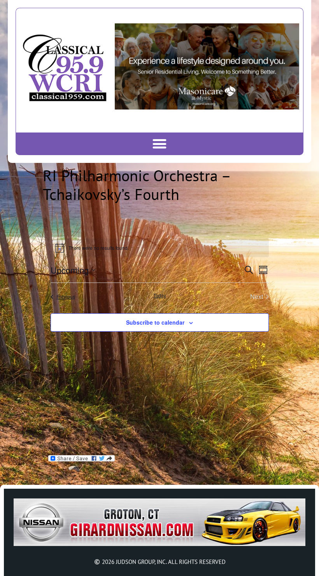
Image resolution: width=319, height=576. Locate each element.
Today (159, 295)
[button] (160, 144)
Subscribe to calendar (155, 322)
